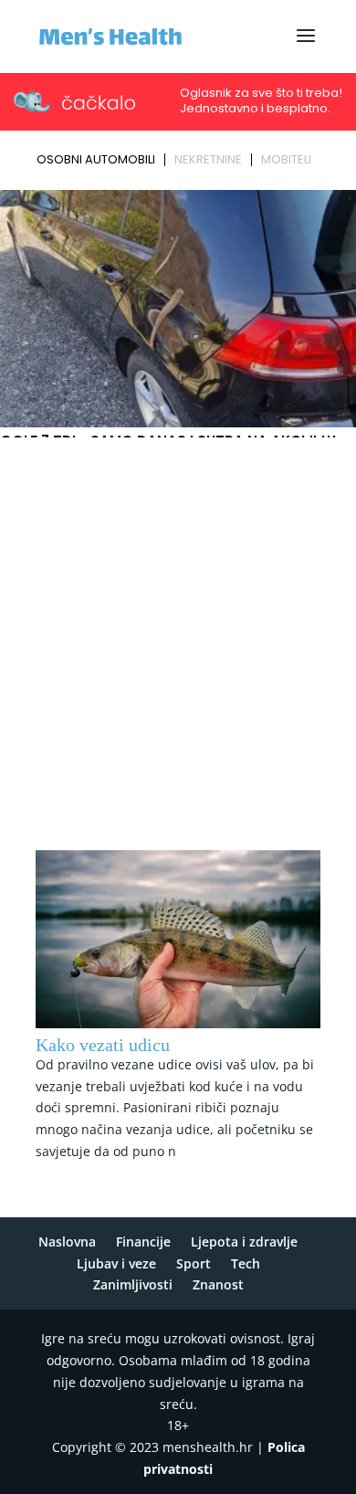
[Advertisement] (178, 631)
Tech (245, 1263)
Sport (193, 1263)
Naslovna (67, 1241)
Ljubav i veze (116, 1263)
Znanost (218, 1284)
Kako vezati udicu (103, 1045)
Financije (143, 1241)
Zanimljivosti (133, 1284)
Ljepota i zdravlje (244, 1241)
